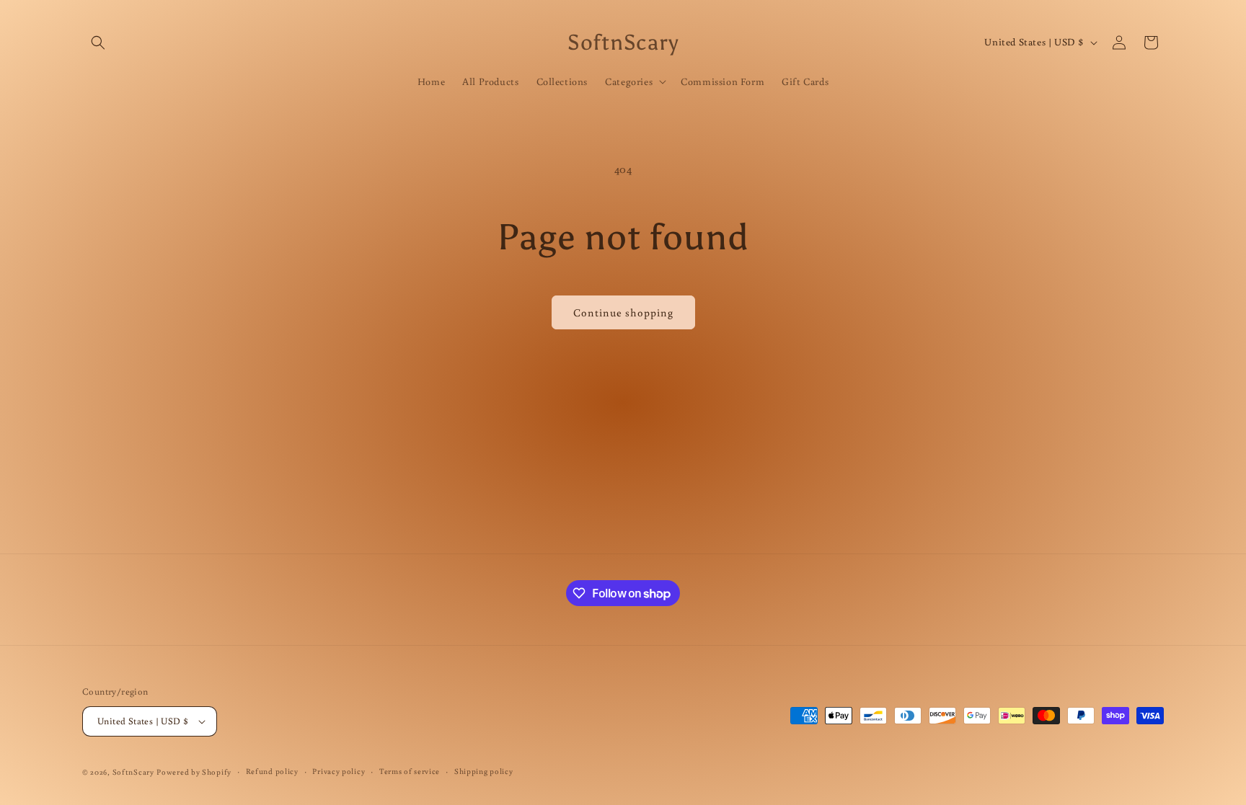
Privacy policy (338, 771)
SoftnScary (133, 772)
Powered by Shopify (193, 772)
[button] (98, 42)
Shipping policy (483, 771)
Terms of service (409, 771)
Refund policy (272, 771)
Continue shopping (623, 312)
